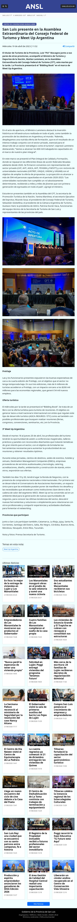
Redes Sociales (43, 915)
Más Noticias (38, 904)
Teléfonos (33, 915)
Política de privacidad (47, 917)
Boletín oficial (53, 915)
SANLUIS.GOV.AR (68, 6)
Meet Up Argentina (11, 549)
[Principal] (4, 6)
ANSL (34, 6)
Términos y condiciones (30, 917)
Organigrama (23, 915)
